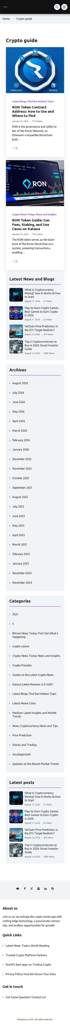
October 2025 (20, 478)
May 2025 (18, 525)
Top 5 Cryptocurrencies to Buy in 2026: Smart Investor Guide (41, 345)
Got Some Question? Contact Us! (26, 997)
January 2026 (20, 449)
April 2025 (18, 535)
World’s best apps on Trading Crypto (28, 964)
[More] (15, 148)
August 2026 (20, 383)
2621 (15, 614)
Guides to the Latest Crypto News (33, 674)
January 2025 (20, 563)
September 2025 (22, 487)
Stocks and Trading (24, 744)
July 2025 (18, 506)
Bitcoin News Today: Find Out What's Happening (35, 635)
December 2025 (21, 459)
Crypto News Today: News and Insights (34, 214)
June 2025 (18, 516)
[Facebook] (25, 889)
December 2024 (21, 573)
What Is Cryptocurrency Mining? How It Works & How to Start (42, 293)
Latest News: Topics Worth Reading (27, 945)
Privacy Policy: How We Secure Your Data (31, 974)
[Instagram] (39, 889)
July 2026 (18, 392)
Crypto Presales (22, 665)
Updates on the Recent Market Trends (35, 763)
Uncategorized (21, 754)
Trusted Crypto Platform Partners (26, 955)
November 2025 (22, 468)
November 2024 (22, 582)
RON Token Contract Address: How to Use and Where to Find (33, 111)
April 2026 (18, 421)
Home (6, 18)
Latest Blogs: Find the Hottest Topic (33, 101)
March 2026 (19, 430)
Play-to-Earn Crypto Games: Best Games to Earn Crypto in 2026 (42, 311)
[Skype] (52, 889)
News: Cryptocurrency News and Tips (35, 725)
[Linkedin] (45, 889)
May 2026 (18, 411)
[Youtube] (18, 889)
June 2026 (18, 402)
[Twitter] (32, 889)
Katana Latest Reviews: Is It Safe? (32, 684)
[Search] (57, 7)
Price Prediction (22, 735)
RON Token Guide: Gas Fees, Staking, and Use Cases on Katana (31, 224)
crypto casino (20, 646)
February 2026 (21, 440)
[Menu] (64, 7)
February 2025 (21, 554)
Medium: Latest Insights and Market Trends (34, 714)
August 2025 (20, 497)
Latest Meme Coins (24, 703)
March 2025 (19, 544)
